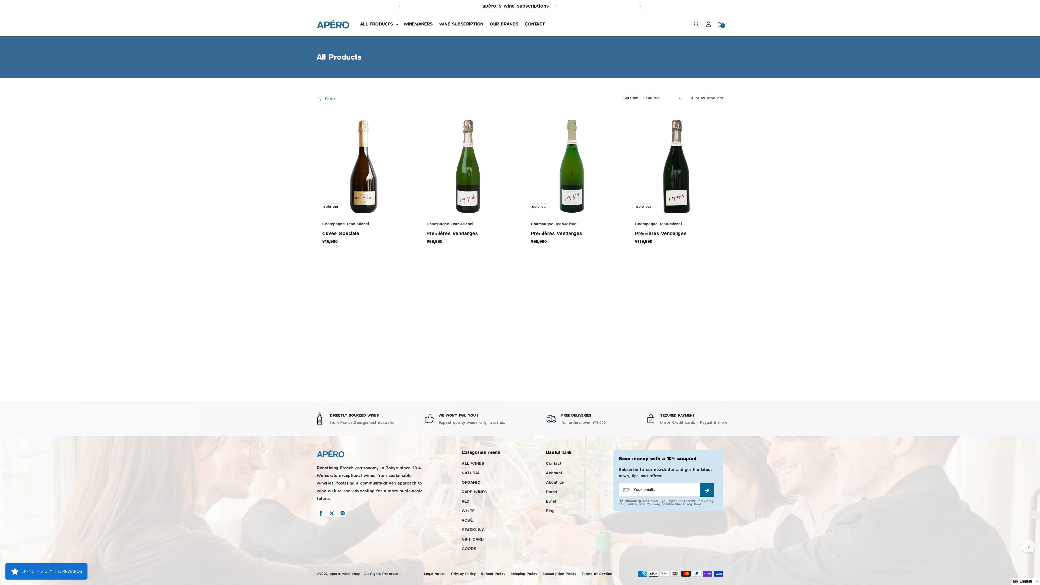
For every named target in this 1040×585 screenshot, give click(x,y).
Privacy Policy (463, 574)
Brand (551, 492)
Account (554, 473)
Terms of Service (597, 574)
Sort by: (630, 98)
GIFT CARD (473, 539)
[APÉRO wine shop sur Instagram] (343, 513)
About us (555, 482)
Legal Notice (435, 574)
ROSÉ (467, 520)
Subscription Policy (559, 574)
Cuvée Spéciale (340, 233)
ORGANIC (471, 482)
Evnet (551, 501)
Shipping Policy (524, 574)
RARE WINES (474, 492)
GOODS (469, 549)
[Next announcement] (641, 6)
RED (466, 501)
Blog (550, 511)
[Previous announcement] (399, 6)
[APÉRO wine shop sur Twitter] (332, 513)
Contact (553, 463)
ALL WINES (473, 463)
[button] (379, 24)
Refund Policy (493, 574)
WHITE (468, 511)
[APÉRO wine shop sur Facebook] (321, 513)
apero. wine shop (345, 574)
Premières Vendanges (452, 233)
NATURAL (471, 473)
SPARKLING (473, 530)
